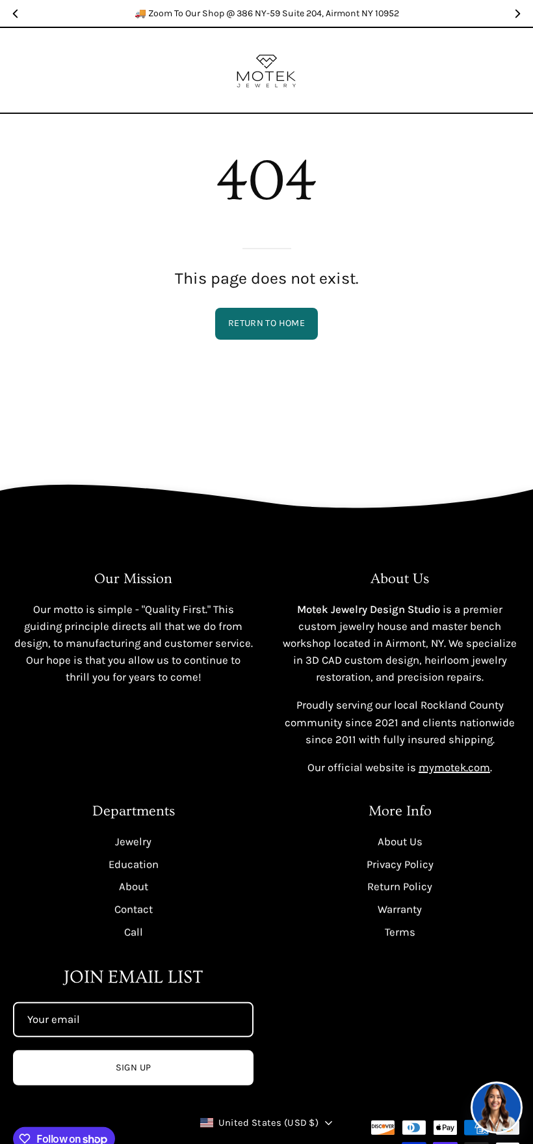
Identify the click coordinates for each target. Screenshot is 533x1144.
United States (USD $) (268, 1122)
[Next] (517, 14)
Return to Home (266, 323)
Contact (133, 909)
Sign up (133, 1067)
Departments (133, 811)
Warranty (400, 909)
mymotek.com (454, 767)
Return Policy (399, 886)
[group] (266, 13)
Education (134, 864)
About (133, 886)
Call (133, 931)
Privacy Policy (400, 864)
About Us (400, 842)
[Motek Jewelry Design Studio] (266, 70)
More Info (400, 811)
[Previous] (15, 14)
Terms (400, 931)
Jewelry (133, 842)
